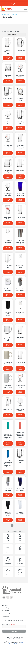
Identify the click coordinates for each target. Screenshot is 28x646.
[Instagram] (7, 597)
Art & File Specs (6, 608)
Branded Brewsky (18, 641)
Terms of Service (18, 637)
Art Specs (5, 1)
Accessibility (11, 638)
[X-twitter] (11, 597)
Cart (24, 1)
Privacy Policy (8, 637)
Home (4, 14)
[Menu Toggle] (25, 8)
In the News (12, 1)
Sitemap (18, 638)
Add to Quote (8, 58)
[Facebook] (3, 597)
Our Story (5, 605)
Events (8, 14)
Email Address (8, 624)
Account (19, 1)
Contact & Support (7, 613)
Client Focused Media (16, 643)
